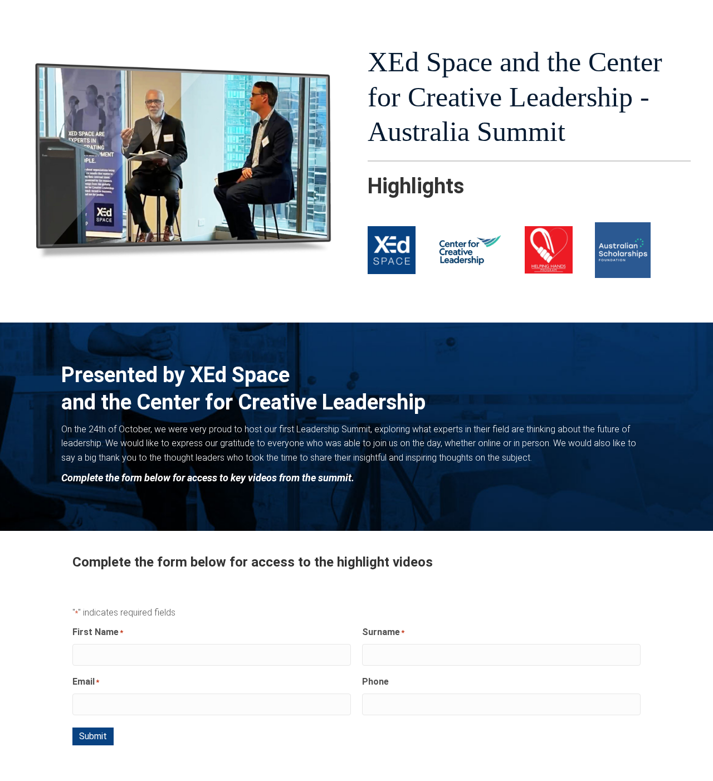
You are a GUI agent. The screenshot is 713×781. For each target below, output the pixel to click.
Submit (93, 736)
